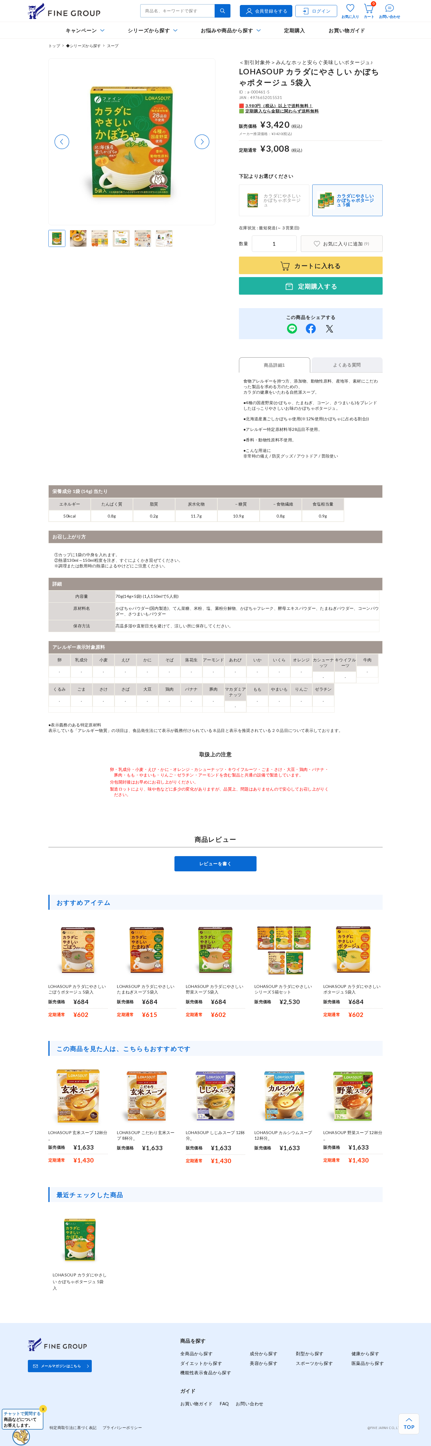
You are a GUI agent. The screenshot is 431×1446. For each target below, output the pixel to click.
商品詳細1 (274, 365)
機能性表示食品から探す (205, 1372)
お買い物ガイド (347, 30)
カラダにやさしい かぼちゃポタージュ (282, 200)
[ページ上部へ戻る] (408, 1423)
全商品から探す (196, 1353)
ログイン (321, 10)
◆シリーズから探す (83, 45)
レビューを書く (215, 863)
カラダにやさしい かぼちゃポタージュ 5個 (355, 200)
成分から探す (264, 1353)
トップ (54, 45)
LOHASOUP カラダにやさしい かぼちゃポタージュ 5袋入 (80, 1281)
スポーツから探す (314, 1363)
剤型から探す (310, 1353)
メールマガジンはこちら (61, 1366)
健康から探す (365, 1353)
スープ (113, 45)
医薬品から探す (368, 1363)
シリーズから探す (149, 30)
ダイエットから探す (201, 1363)
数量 (243, 243)
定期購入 (294, 30)
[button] (62, 141)
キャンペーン (81, 30)
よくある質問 (347, 364)
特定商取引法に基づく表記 (73, 1427)
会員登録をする (271, 10)
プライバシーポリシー (122, 1427)
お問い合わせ (250, 1403)
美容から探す (264, 1363)
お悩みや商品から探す (227, 30)
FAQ (224, 1403)
